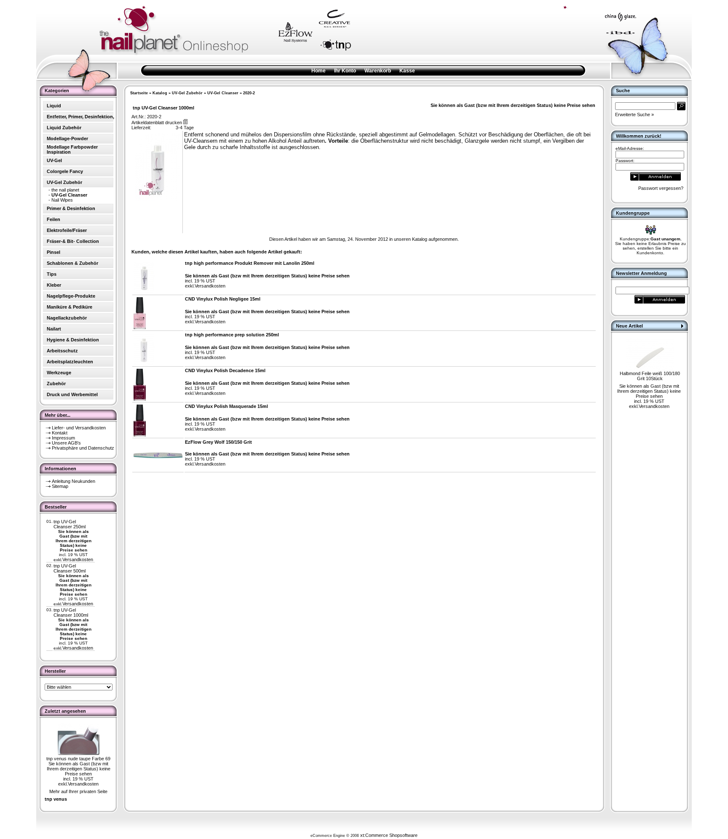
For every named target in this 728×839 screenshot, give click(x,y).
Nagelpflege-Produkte (71, 295)
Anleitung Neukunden (73, 481)
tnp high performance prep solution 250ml (232, 334)
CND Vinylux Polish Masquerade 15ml (226, 406)
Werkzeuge (59, 372)
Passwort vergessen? (660, 188)
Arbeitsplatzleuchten (70, 361)
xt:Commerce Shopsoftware (389, 835)
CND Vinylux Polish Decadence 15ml (225, 370)
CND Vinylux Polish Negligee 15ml (222, 298)
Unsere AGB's (66, 442)
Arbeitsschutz (62, 350)
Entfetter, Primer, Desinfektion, (80, 116)
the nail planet (65, 189)
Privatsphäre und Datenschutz (83, 447)
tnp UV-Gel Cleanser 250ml (70, 524)
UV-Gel (54, 160)
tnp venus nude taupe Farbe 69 (78, 758)
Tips (51, 274)
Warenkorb (377, 71)
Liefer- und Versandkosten (79, 427)
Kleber (54, 285)
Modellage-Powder (67, 138)
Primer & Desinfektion (71, 208)
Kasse (407, 71)
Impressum (63, 437)
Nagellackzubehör (67, 317)
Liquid (54, 105)
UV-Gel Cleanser (222, 93)
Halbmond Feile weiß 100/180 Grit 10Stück (650, 376)
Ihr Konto (345, 71)
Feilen (53, 219)
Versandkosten (77, 559)
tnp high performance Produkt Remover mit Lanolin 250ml (249, 263)
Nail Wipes (62, 199)
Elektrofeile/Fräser (67, 230)
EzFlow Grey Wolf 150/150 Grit (218, 442)
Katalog (160, 93)
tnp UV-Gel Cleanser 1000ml (71, 612)
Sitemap (60, 486)
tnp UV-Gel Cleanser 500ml (70, 568)
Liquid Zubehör (64, 127)
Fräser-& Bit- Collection (73, 241)
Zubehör (56, 383)
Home (318, 71)
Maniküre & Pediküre (69, 306)
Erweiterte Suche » (634, 114)
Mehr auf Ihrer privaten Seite (78, 791)
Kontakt (59, 432)
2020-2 (249, 93)
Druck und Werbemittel (72, 394)
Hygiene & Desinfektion (73, 339)
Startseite (139, 93)
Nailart (54, 328)
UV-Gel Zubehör (187, 93)
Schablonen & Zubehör (72, 263)
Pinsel (53, 252)
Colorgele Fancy (65, 171)
